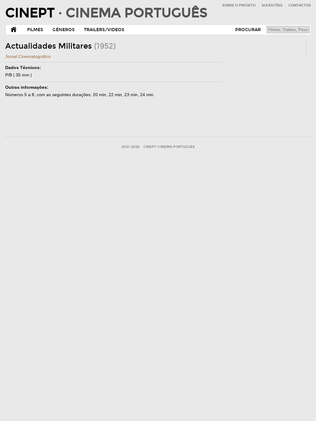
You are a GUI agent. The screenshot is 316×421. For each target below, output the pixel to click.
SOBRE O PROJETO (239, 5)
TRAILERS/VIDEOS (104, 29)
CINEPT (106, 13)
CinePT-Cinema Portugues (169, 147)
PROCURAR (248, 29)
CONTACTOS (300, 5)
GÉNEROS (63, 29)
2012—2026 (130, 147)
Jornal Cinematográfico (28, 56)
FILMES (35, 29)
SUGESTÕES (272, 5)
